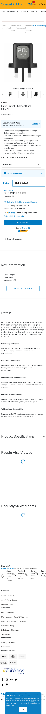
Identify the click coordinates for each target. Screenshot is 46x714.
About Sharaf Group (9, 600)
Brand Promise (7, 604)
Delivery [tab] (7, 183)
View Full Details (23, 288)
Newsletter (5, 647)
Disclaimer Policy (7, 625)
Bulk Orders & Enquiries (10, 630)
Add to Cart (23, 222)
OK (23, 709)
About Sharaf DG (7, 595)
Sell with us (5, 634)
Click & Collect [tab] (21, 183)
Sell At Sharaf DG (8, 612)
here (32, 700)
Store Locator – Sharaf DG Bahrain (14, 617)
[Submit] (29, 4)
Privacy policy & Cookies (42, 697)
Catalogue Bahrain (8, 642)
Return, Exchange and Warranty (13, 621)
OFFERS (24, 11)
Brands (34, 11)
